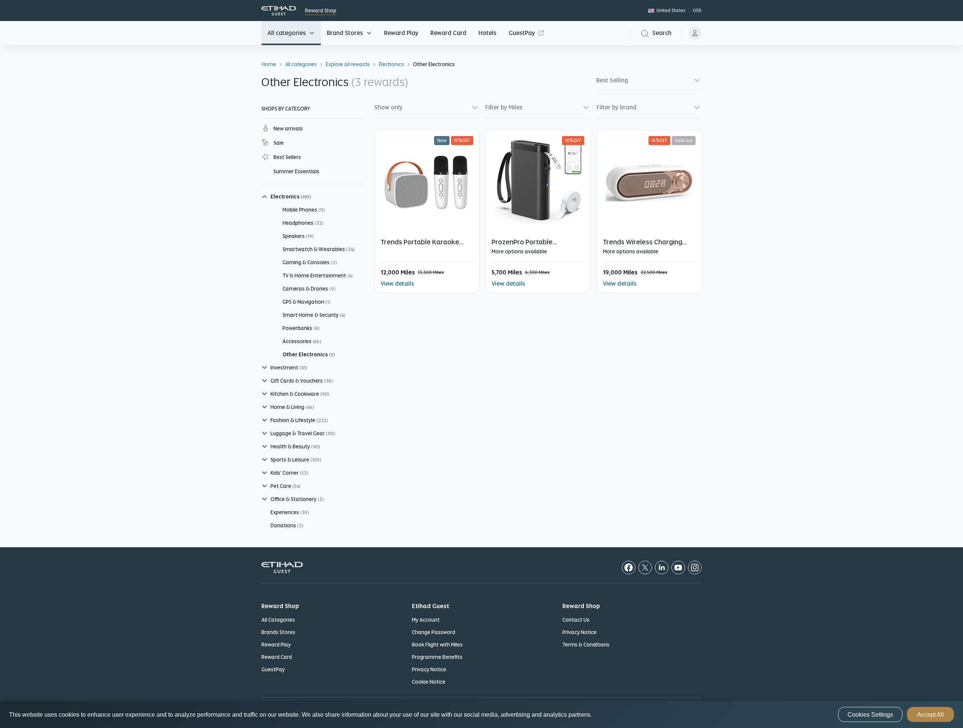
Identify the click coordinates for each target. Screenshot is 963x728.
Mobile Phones (304, 209)
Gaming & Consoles (310, 262)
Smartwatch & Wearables (319, 249)
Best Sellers (287, 157)
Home (268, 64)
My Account (426, 619)
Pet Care (285, 486)
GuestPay (522, 33)
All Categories (278, 619)
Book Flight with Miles (437, 644)
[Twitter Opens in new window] (645, 567)
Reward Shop (278, 10)
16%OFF (659, 141)
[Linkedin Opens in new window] (661, 567)
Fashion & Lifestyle (299, 420)
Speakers (298, 236)
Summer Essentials (296, 171)
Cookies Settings (870, 714)
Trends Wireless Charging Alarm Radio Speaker (642, 246)
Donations (287, 525)
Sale (278, 142)
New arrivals (288, 128)
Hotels (487, 33)
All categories (286, 33)
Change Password (433, 632)
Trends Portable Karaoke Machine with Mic (420, 246)
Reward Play (401, 33)
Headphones (303, 222)
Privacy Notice (429, 669)
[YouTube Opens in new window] (678, 567)
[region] (481, 714)
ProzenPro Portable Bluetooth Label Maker (527, 246)
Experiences (289, 512)
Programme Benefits (437, 657)
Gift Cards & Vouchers (301, 380)
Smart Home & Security (314, 315)
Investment (288, 367)
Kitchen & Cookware (299, 393)
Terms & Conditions (585, 644)
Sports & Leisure (295, 459)
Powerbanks (301, 328)
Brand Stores (345, 33)
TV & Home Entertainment (318, 275)
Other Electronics (309, 354)
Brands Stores (278, 632)
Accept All (930, 714)
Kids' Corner (289, 472)
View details (397, 284)
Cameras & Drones (309, 288)
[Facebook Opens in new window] (628, 567)
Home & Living (292, 407)
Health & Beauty (295, 446)
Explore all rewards (348, 64)
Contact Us (575, 619)
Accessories (302, 341)
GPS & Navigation (307, 301)
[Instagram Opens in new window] (695, 567)
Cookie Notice (428, 681)
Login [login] (695, 33)
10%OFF (462, 141)
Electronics (391, 64)
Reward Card (448, 33)
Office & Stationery (297, 499)
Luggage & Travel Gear (302, 433)
